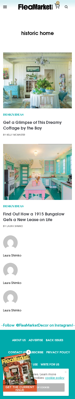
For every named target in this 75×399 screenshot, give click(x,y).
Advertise (36, 340)
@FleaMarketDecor (32, 325)
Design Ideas (13, 115)
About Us (19, 340)
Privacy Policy (58, 352)
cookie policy (54, 378)
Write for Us (50, 364)
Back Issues (54, 340)
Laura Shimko (15, 226)
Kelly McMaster (16, 135)
